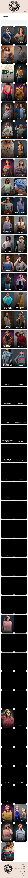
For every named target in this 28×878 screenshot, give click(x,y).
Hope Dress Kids (20, 156)
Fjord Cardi (20, 232)
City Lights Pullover (20, 782)
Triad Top (7, 422)
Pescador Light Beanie (20, 649)
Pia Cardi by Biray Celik (7, 555)
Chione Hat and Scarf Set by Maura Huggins (7, 346)
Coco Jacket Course (7, 80)
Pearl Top (20, 289)
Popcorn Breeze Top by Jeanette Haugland (7, 460)
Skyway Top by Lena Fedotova (7, 498)
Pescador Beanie (7, 649)
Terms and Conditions (20, 868)
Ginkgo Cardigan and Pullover (7, 744)
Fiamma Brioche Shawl (20, 327)
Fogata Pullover (20, 498)
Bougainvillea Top (7, 706)
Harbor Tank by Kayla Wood (20, 422)
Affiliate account (21, 870)
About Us (23, 873)
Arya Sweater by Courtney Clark (7, 232)
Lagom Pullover (20, 365)
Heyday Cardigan (20, 118)
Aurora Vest (7, 782)
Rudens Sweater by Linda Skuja (20, 574)
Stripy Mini (20, 820)
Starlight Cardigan (7, 42)
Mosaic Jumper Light (20, 175)
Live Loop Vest (20, 251)
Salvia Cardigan (7, 61)
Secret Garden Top (20, 687)
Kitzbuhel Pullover (7, 289)
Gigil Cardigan (7, 137)
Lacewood (7, 194)
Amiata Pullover (21, 346)
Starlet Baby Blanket (20, 479)
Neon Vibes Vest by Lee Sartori (7, 479)
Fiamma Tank (7, 270)
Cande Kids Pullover (20, 706)
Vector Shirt (20, 61)
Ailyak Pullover (7, 384)
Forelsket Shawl (7, 118)
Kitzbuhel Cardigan (20, 270)
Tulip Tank (20, 668)
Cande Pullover (20, 725)
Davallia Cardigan (7, 403)
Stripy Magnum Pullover (20, 839)
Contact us (22, 871)
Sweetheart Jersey (7, 725)
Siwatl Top (20, 763)
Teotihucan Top (7, 593)
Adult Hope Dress (7, 175)
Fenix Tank (8, 763)
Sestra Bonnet (20, 555)
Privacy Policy (22, 864)
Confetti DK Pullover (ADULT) (8, 668)
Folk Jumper (7, 574)
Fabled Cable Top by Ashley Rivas (20, 213)
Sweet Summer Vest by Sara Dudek (7, 441)
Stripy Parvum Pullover (7, 820)
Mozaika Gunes (20, 80)
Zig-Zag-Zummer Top (7, 839)
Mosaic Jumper (20, 801)
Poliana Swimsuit (20, 99)
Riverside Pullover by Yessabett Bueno (20, 517)
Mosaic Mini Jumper (7, 801)
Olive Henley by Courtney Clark (7, 517)
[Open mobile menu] (25, 11)
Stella (7, 213)
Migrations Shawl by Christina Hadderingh (8, 308)
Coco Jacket (7, 858)
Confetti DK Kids (20, 137)
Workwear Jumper (20, 744)
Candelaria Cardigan (7, 156)
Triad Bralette (20, 403)
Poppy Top (8, 99)
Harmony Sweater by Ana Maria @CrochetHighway (7, 365)
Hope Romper (20, 384)
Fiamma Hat (20, 194)
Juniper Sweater (8, 251)
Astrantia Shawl (20, 441)
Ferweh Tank (20, 42)
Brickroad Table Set (7, 536)
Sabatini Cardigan (20, 460)
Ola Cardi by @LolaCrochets (7, 327)
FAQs (24, 866)
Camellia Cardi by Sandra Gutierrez (20, 536)
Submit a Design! (21, 875)
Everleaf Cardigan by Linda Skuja (20, 308)
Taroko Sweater (20, 593)
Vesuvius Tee (7, 687)
